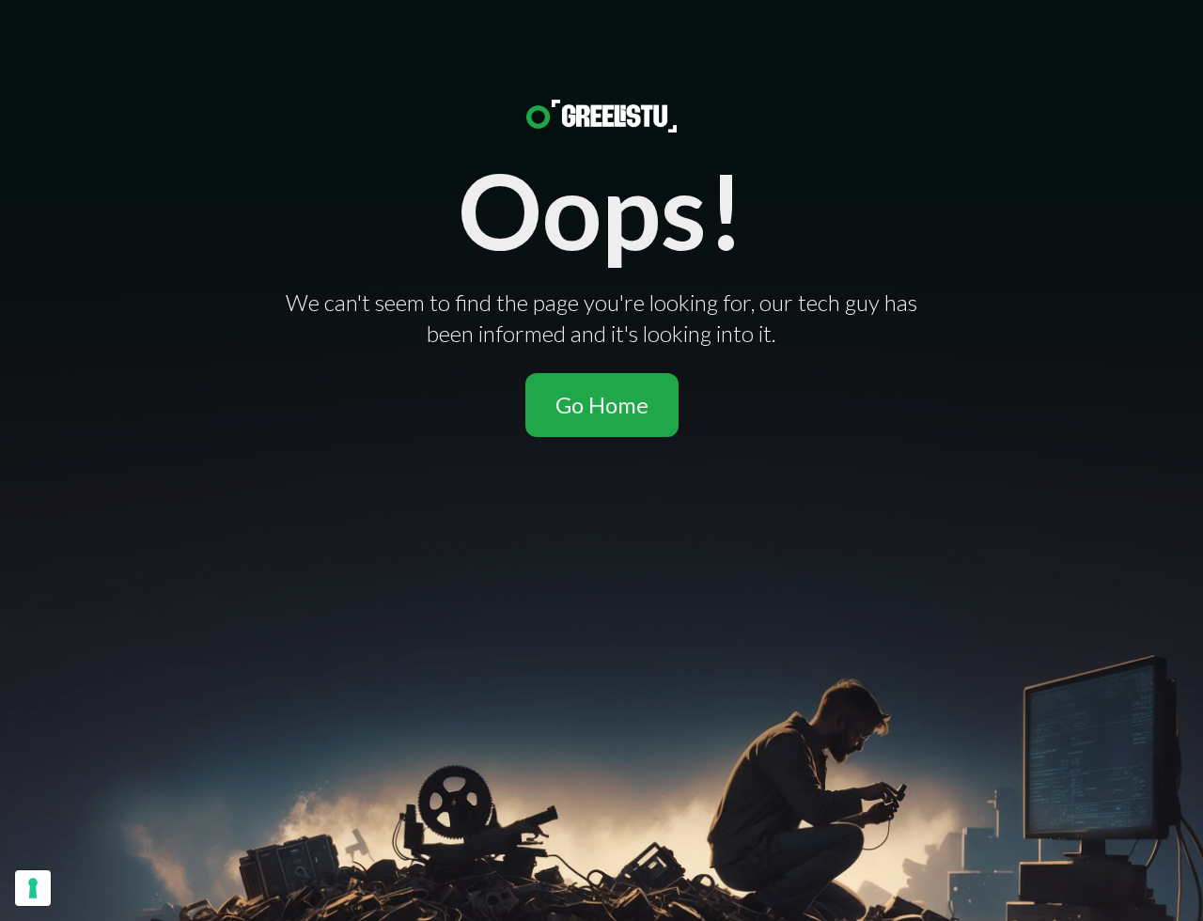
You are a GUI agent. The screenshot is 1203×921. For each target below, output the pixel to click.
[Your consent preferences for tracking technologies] (33, 888)
